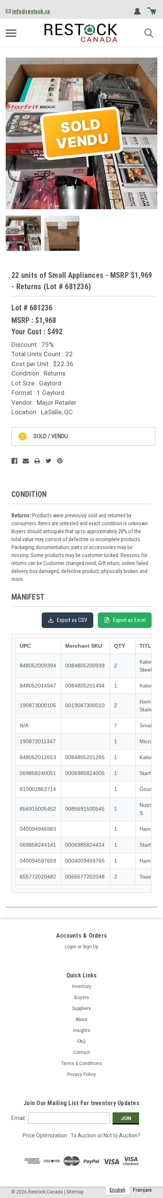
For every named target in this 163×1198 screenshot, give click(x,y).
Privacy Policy (81, 1074)
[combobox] (117, 1189)
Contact (81, 1052)
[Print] (37, 461)
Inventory (81, 986)
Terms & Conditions (81, 1063)
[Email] (26, 461)
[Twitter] (48, 461)
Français (142, 1190)
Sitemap (74, 1192)
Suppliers (81, 1008)
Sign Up (90, 946)
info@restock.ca (31, 11)
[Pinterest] (60, 461)
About (81, 1019)
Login (70, 946)
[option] (142, 1189)
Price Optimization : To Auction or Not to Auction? (81, 1135)
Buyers (81, 997)
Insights (81, 1030)
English (117, 1190)
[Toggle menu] (11, 33)
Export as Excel (129, 620)
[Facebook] (14, 461)
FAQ (81, 1041)
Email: (18, 1118)
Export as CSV (72, 620)
